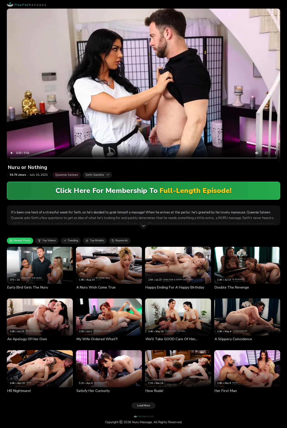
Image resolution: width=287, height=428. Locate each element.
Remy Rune (169, 345)
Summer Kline (32, 294)
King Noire (101, 294)
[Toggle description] (143, 225)
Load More (143, 405)
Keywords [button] (122, 240)
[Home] (26, 4)
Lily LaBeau (152, 294)
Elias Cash (235, 345)
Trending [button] (72, 240)
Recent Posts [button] (22, 240)
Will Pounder (251, 397)
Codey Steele (50, 294)
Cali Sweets (222, 294)
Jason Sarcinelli (30, 397)
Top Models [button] (97, 240)
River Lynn (13, 397)
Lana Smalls (84, 397)
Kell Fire (81, 345)
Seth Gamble (31, 345)
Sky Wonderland (155, 397)
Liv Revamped (85, 294)
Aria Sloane (222, 397)
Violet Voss (14, 345)
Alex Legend (169, 294)
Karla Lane (221, 345)
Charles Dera (96, 345)
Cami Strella (153, 345)
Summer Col (14, 294)
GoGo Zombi (238, 294)
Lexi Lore (236, 397)
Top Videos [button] (49, 240)
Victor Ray (254, 294)
